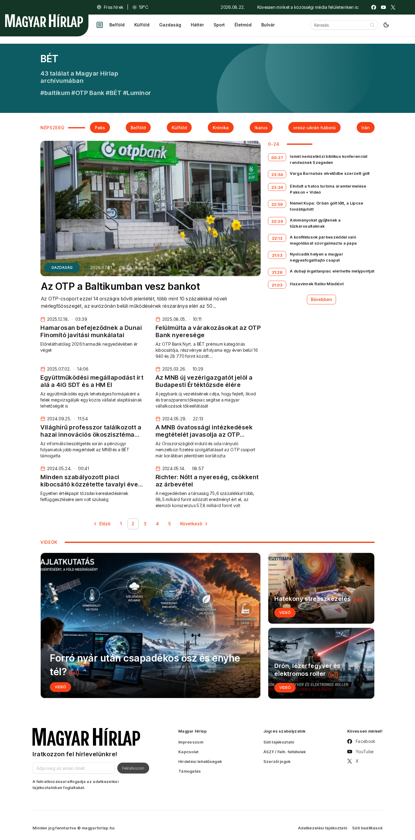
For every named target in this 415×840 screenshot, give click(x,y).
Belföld (117, 24)
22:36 (277, 221)
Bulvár (268, 24)
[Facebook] (373, 7)
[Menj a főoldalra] (44, 20)
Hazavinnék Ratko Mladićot (317, 283)
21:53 (277, 255)
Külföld (141, 24)
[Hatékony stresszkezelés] (321, 588)
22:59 (277, 204)
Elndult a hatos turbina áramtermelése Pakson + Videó (328, 189)
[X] (393, 7)
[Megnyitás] (100, 25)
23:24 (277, 187)
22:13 (277, 238)
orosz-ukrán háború (314, 127)
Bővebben (321, 299)
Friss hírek (113, 7)
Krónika (221, 127)
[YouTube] (383, 7)
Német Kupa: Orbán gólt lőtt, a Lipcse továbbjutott (326, 206)
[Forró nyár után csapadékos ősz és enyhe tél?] (150, 625)
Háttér (197, 24)
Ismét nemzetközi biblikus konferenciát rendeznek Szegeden (328, 159)
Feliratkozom (133, 768)
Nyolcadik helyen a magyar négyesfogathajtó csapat (316, 257)
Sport (219, 24)
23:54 (277, 174)
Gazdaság (170, 24)
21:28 (277, 272)
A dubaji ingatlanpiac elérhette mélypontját (332, 271)
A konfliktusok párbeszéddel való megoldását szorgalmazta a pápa (323, 240)
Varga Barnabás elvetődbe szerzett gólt (329, 173)
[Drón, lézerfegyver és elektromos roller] (321, 663)
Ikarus (261, 127)
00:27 (277, 157)
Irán (366, 127)
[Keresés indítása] (372, 24)
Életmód (243, 24)
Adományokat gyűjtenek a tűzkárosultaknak (315, 223)
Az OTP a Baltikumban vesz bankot (120, 286)
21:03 (277, 285)
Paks (100, 127)
